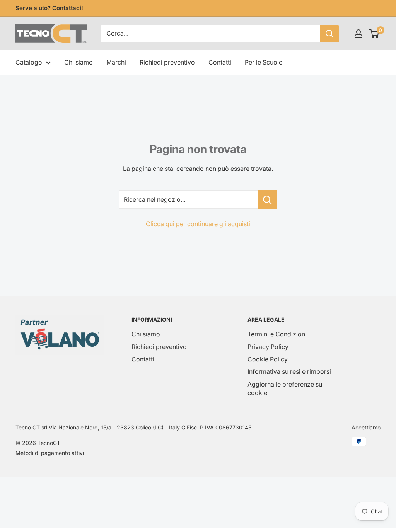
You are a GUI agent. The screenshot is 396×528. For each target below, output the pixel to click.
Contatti (219, 62)
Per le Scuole (263, 62)
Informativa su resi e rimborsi (289, 371)
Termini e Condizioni (277, 334)
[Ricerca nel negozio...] (267, 199)
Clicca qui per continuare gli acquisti (198, 224)
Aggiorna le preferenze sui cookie (286, 388)
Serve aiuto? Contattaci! (49, 8)
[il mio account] (358, 33)
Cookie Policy (268, 359)
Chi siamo (78, 62)
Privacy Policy (268, 347)
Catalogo (28, 62)
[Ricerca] (329, 33)
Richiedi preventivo (167, 62)
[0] (374, 33)
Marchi (116, 62)
